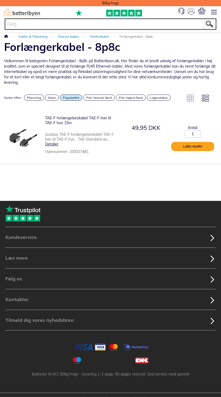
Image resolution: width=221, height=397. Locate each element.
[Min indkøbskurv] (202, 11)
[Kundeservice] (181, 13)
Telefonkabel (100, 36)
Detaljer (51, 144)
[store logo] (22, 12)
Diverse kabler (69, 36)
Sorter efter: (13, 98)
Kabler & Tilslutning (33, 36)
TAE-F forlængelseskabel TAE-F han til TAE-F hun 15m (78, 120)
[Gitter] (190, 98)
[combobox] (110, 24)
